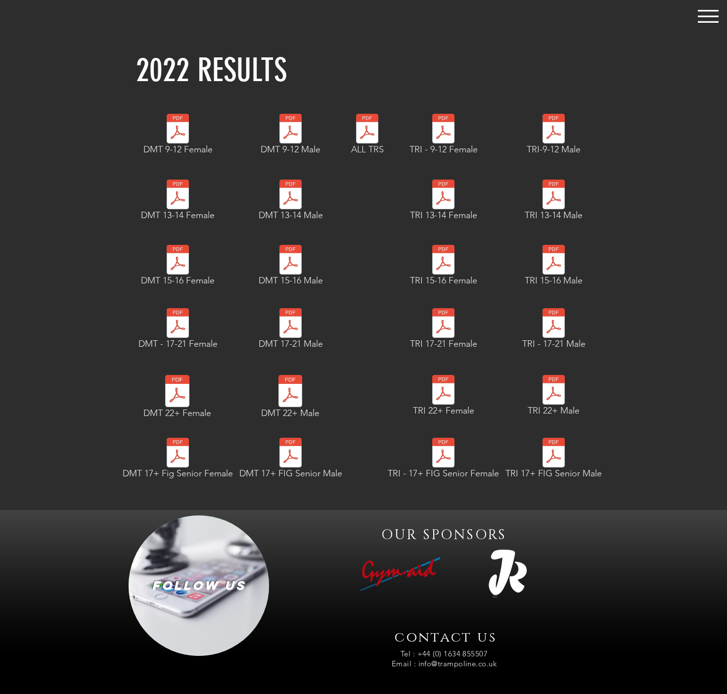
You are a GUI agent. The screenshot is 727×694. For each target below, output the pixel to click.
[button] (708, 16)
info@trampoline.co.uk (457, 663)
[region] (199, 585)
